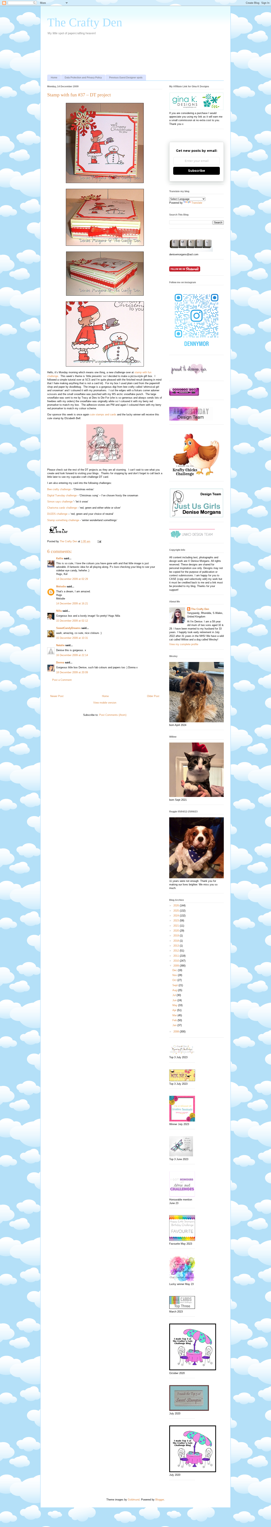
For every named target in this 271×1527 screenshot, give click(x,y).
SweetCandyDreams (68, 628)
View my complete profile (183, 644)
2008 (176, 1031)
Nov (175, 975)
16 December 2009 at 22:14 (72, 655)
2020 (176, 930)
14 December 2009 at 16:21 (72, 603)
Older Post (153, 696)
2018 (176, 940)
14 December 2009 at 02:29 (72, 578)
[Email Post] (99, 541)
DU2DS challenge (57, 513)
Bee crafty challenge (59, 489)
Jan (174, 1025)
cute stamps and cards (103, 414)
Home (54, 77)
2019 (176, 935)
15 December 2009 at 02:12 (72, 620)
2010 (176, 960)
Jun (174, 1000)
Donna (60, 662)
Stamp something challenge (63, 520)
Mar (175, 1015)
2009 (176, 965)
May (175, 1005)
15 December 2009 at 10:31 (72, 637)
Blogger (159, 1499)
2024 (176, 915)
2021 (176, 925)
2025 (176, 910)
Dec (175, 970)
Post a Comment (62, 679)
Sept (175, 985)
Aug (175, 990)
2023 (176, 920)
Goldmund (133, 1499)
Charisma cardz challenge (62, 507)
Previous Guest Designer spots (125, 77)
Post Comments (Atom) (112, 714)
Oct (174, 980)
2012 (176, 950)
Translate (196, 202)
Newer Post (56, 696)
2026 (176, 905)
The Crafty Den (84, 22)
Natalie (60, 645)
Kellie (59, 558)
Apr (174, 1010)
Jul (174, 995)
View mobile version (104, 702)
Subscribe (196, 171)
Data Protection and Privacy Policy (83, 77)
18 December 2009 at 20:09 (72, 672)
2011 (176, 955)
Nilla (59, 610)
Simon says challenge (60, 501)
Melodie (61, 586)
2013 (176, 945)
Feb (175, 1020)
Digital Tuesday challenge (62, 495)
